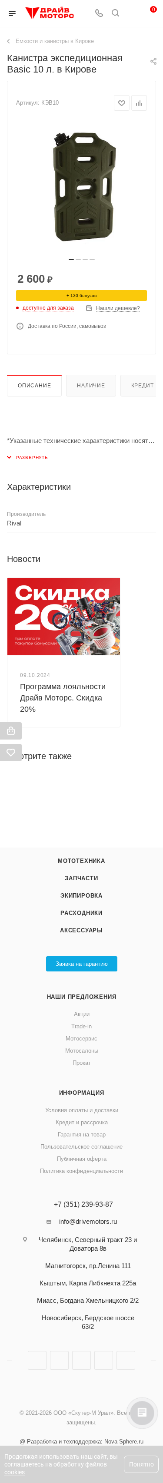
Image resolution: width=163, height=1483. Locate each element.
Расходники (81, 913)
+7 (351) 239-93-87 (83, 1204)
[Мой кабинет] (132, 13)
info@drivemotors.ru (88, 1221)
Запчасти (81, 878)
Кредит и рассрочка (82, 1122)
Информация (81, 1093)
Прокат (82, 1063)
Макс (125, 1360)
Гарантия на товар (82, 1134)
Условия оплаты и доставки (81, 1110)
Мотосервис (81, 1038)
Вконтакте (37, 1360)
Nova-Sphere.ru (123, 1441)
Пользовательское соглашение (81, 1146)
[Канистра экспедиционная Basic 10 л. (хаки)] (82, 187)
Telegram (59, 1360)
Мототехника (81, 861)
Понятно (141, 1464)
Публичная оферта (81, 1159)
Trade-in (81, 1026)
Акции (82, 1014)
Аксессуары (81, 930)
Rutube (81, 1360)
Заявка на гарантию (82, 964)
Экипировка (81, 895)
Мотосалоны (81, 1050)
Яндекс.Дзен (103, 1360)
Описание (34, 386)
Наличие (91, 386)
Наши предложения (81, 997)
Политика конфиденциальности (81, 1171)
